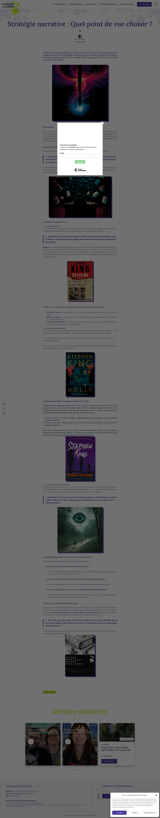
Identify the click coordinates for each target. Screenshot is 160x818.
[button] (156, 795)
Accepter (119, 812)
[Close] (102, 123)
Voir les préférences (150, 812)
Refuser (134, 812)
